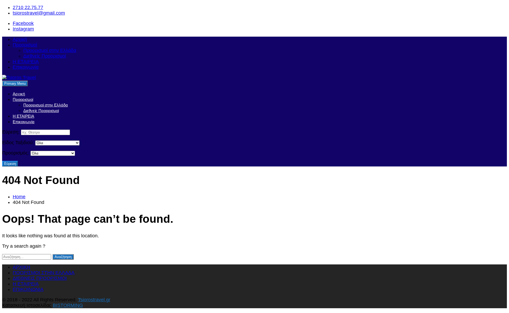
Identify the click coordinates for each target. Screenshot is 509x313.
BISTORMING (68, 305)
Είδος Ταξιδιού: (18, 142)
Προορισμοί (25, 45)
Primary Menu (15, 83)
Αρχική (20, 39)
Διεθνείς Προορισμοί (44, 56)
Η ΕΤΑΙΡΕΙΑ (26, 61)
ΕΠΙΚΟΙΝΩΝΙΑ (28, 289)
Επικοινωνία (25, 67)
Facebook (23, 23)
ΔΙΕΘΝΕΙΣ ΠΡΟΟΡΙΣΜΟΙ (40, 278)
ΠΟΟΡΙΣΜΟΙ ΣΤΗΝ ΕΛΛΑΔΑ (43, 272)
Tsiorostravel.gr (94, 299)
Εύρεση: (11, 132)
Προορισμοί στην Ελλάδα (49, 50)
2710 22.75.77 (28, 7)
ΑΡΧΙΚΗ (21, 267)
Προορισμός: (15, 153)
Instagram (23, 29)
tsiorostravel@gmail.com (39, 13)
